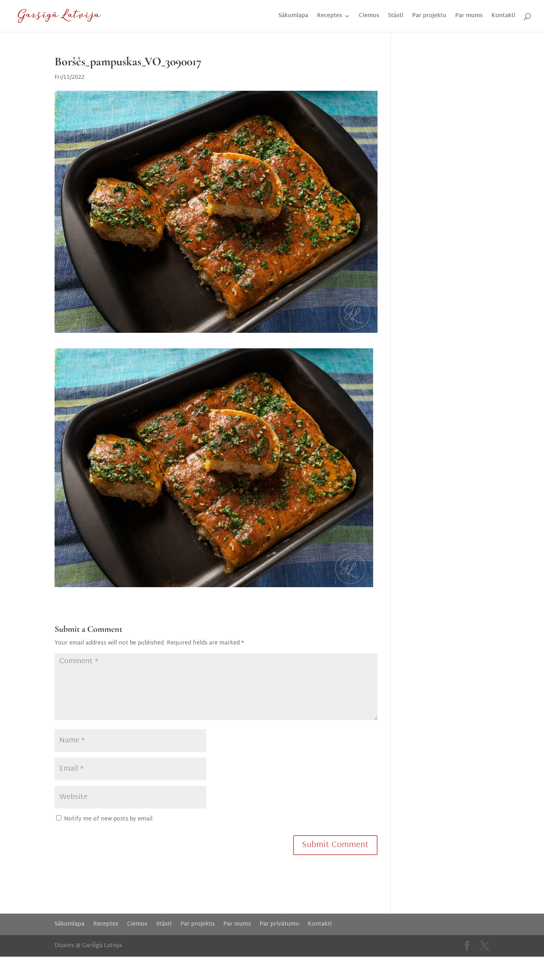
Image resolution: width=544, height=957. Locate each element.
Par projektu (429, 17)
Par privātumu (279, 924)
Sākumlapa (293, 17)
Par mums (469, 17)
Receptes (329, 17)
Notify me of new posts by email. (109, 819)
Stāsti (395, 17)
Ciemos (369, 17)
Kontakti (503, 17)
